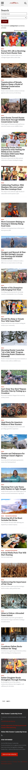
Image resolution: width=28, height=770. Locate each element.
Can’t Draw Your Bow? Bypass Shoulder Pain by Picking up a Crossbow (13, 391)
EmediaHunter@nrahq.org (8, 721)
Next (8, 701)
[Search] (25, 3)
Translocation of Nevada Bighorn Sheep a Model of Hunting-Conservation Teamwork (12, 85)
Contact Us (10, 761)
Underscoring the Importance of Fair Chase (13, 583)
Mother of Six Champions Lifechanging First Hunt (12, 289)
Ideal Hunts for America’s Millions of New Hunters (11, 423)
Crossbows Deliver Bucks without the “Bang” (11, 647)
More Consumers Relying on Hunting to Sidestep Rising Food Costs (13, 224)
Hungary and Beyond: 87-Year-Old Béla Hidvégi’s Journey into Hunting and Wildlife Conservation (13, 255)
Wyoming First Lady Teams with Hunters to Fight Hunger (13, 488)
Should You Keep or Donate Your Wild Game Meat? (12, 320)
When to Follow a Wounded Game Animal (12, 614)
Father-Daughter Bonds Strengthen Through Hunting (13, 679)
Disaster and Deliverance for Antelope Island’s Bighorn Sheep (13, 455)
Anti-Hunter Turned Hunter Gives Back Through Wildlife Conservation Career (13, 119)
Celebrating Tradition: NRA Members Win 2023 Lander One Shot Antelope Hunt (12, 187)
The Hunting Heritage (11, 516)
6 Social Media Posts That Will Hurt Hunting (13, 554)
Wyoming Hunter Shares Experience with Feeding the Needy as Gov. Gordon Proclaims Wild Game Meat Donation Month (13, 151)
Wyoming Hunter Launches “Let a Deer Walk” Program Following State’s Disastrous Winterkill (13, 353)
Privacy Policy (3, 761)
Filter (5, 21)
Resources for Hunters (11, 550)
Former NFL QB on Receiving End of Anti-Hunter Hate (13, 52)
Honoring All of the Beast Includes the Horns (11, 519)
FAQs (19, 761)
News (2, 48)
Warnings (15, 761)
